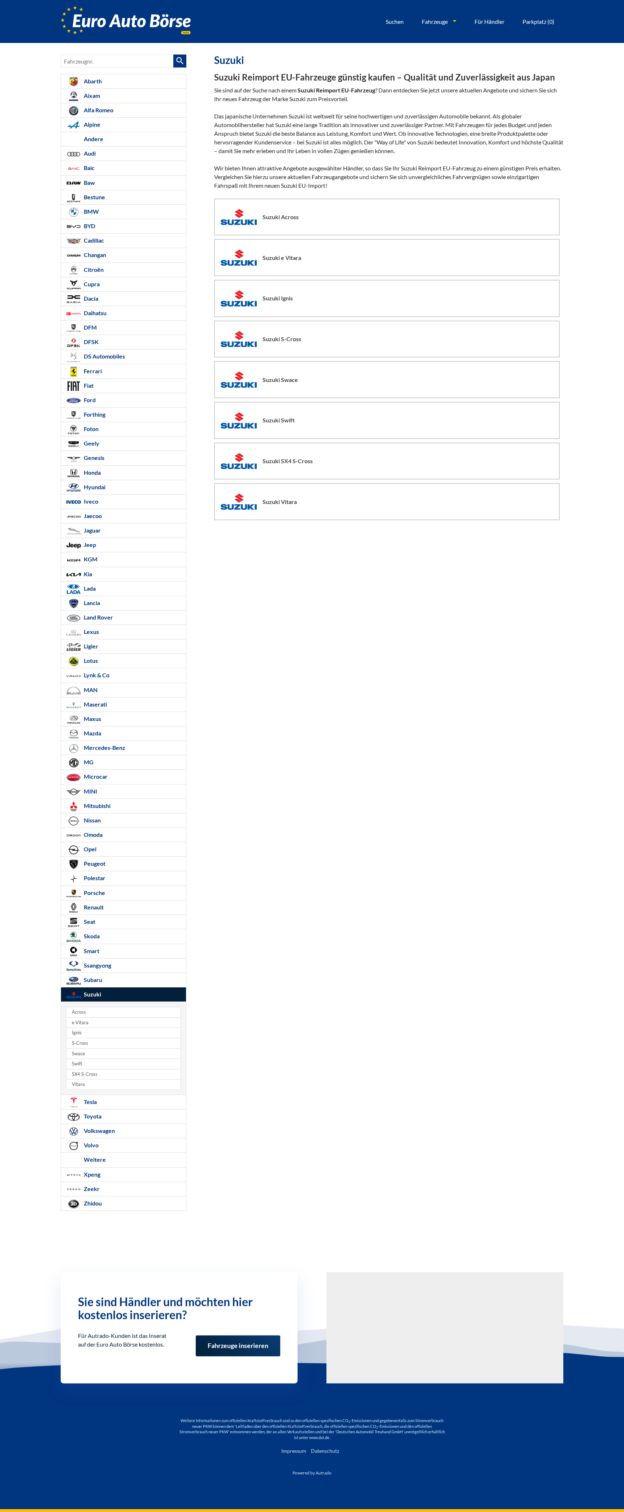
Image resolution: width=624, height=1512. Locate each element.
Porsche (94, 892)
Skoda (91, 936)
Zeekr (91, 1188)
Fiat (88, 385)
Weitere (94, 1159)
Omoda (93, 834)
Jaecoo (92, 515)
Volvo (91, 1145)
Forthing (94, 414)
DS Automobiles (104, 356)
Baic (89, 167)
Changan (94, 254)
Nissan (92, 820)
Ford (89, 399)
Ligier (90, 646)
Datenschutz (325, 1451)
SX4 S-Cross (85, 1074)
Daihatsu (95, 312)
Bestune (94, 197)
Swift (77, 1063)
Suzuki (92, 994)
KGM (90, 559)
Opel (89, 849)
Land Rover (98, 617)
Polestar (94, 877)
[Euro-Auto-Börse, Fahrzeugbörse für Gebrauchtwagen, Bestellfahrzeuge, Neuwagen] (126, 21)
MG (88, 762)
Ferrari (92, 371)
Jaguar (92, 530)
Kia (87, 573)
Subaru (92, 979)
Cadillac (93, 240)
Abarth (92, 81)
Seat (89, 921)
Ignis (77, 1032)
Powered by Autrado (312, 1473)
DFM (90, 327)
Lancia (91, 602)
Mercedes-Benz (104, 747)
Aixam (91, 95)
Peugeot (94, 863)
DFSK (91, 341)
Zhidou (92, 1203)
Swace (78, 1053)
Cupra (91, 284)
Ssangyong (97, 965)
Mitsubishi (96, 805)
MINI (90, 791)
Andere (93, 138)
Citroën (93, 269)
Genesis (93, 457)
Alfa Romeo (98, 110)
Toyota (92, 1116)
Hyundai (94, 486)
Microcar (95, 776)
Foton (91, 428)
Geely (91, 443)
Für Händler (489, 21)
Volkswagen (99, 1130)
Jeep (89, 544)
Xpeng (91, 1174)
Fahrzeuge (435, 21)
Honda (92, 472)
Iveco (90, 501)
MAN (90, 689)
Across (79, 1012)
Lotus (90, 660)
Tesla (90, 1101)
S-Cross (80, 1043)
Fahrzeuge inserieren (238, 1342)
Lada (89, 588)
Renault (93, 907)
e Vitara (80, 1022)
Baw (89, 182)
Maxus (92, 718)
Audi (89, 153)
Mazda (92, 733)
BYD (89, 225)
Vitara (78, 1084)
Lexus (91, 631)
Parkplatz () (538, 21)
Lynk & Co (96, 675)
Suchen (395, 21)
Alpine (91, 124)
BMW (91, 211)
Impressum (293, 1451)
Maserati (95, 704)
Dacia (90, 298)
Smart (91, 950)
